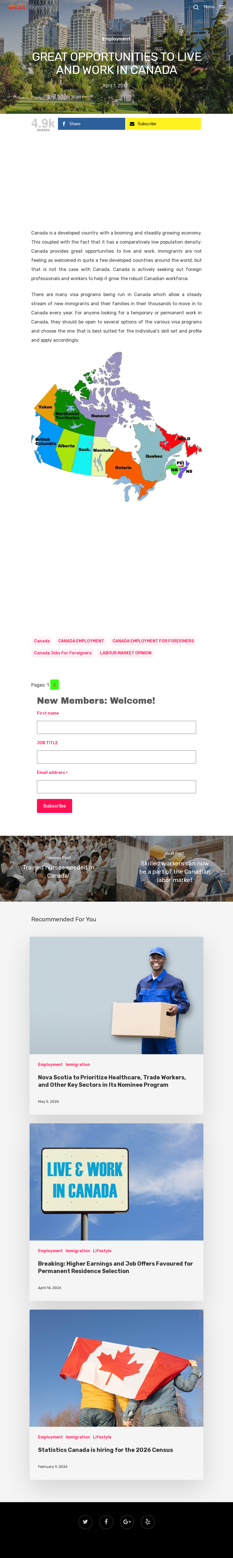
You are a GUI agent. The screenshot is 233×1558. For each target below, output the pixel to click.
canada (42, 641)
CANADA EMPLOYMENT (81, 641)
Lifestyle (102, 1251)
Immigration (78, 1064)
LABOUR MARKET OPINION (125, 653)
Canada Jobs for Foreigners (62, 653)
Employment (116, 39)
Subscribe (54, 806)
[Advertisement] (116, 186)
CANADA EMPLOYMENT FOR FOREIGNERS (153, 641)
